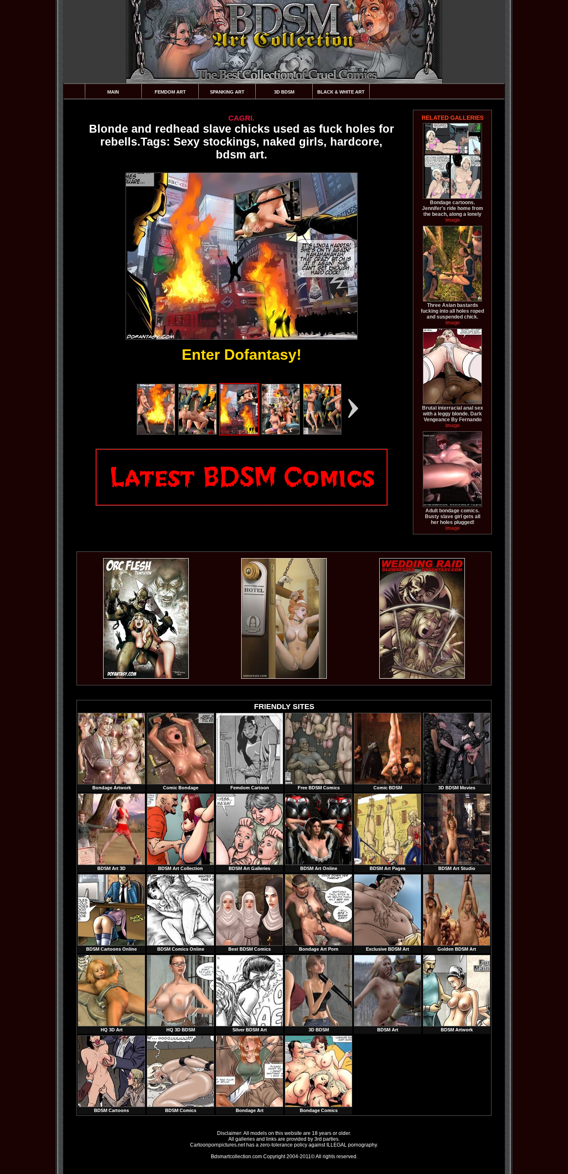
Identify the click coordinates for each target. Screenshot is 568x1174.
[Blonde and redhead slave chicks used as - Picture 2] (197, 433)
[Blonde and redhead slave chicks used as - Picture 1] (156, 433)
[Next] (353, 408)
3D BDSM (284, 91)
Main (113, 91)
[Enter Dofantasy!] (241, 256)
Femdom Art (170, 91)
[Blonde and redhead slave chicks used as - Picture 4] (281, 433)
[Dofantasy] (146, 677)
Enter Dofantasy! (241, 354)
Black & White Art (341, 91)
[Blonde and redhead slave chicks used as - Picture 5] (322, 433)
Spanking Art (227, 91)
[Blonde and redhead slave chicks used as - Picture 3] (239, 433)
